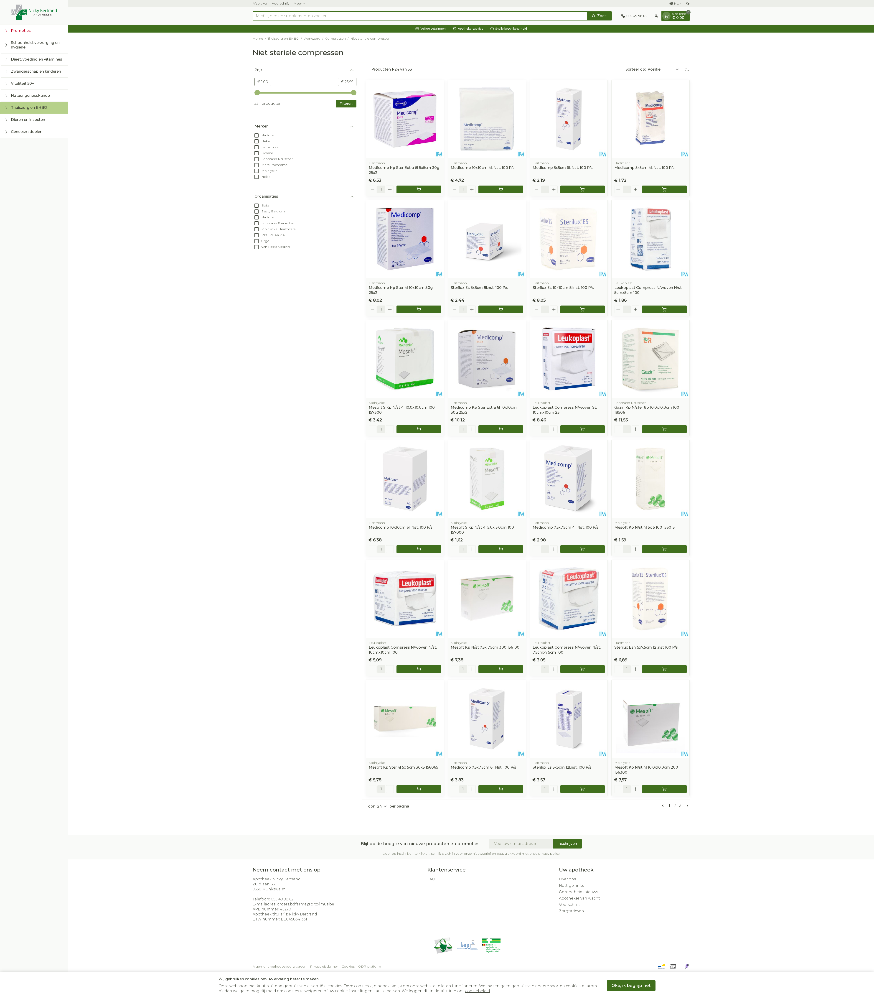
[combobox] (420, 15)
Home (258, 38)
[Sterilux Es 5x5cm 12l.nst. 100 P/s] (569, 719)
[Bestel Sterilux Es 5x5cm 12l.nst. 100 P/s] (582, 789)
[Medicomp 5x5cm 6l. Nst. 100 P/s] (569, 119)
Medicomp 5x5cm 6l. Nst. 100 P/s (563, 168)
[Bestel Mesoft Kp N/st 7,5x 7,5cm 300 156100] (500, 669)
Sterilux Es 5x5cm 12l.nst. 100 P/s (562, 767)
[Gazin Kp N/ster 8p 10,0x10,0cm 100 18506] (650, 359)
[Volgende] (686, 806)
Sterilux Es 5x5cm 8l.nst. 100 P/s (479, 287)
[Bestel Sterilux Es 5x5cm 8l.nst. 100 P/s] (500, 309)
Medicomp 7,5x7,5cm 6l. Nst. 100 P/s (483, 767)
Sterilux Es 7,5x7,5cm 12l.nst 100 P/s (646, 647)
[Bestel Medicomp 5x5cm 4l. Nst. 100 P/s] (664, 189)
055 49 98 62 (282, 899)
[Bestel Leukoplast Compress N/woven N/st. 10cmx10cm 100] (418, 669)
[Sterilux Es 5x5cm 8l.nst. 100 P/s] (487, 239)
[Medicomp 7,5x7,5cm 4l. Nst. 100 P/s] (569, 479)
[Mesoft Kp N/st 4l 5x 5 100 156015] (650, 479)
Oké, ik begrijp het (631, 985)
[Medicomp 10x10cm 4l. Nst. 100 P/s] (487, 119)
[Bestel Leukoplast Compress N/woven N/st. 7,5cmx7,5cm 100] (582, 669)
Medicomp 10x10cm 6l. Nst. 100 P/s (400, 527)
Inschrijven (567, 843)
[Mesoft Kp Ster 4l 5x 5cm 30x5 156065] (405, 719)
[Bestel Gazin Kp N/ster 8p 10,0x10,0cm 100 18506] (664, 429)
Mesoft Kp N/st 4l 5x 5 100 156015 (644, 527)
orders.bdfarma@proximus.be (305, 904)
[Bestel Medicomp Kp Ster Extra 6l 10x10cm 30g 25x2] (500, 429)
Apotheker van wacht (579, 898)
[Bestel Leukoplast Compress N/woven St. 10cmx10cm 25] (582, 429)
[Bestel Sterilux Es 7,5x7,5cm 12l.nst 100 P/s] (664, 669)
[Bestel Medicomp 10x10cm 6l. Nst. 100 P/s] (418, 549)
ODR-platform (369, 966)
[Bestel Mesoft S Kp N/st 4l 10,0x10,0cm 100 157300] (418, 429)
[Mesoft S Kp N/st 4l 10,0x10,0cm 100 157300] (405, 359)
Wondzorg (312, 38)
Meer (298, 3)
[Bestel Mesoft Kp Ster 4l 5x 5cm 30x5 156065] (418, 789)
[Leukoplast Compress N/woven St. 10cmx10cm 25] (569, 359)
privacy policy (548, 853)
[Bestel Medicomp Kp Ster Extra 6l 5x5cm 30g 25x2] (418, 189)
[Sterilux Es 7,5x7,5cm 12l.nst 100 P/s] (650, 599)
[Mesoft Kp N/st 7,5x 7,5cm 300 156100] (487, 599)
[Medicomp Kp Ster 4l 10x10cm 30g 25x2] (405, 239)
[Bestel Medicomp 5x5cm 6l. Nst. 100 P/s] (582, 189)
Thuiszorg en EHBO (283, 38)
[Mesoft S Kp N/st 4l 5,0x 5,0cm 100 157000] (487, 479)
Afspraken (260, 3)
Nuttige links (571, 885)
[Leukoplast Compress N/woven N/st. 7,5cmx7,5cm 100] (569, 599)
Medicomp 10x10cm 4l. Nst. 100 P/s (483, 168)
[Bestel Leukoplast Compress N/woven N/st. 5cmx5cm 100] (664, 309)
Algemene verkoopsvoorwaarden (279, 966)
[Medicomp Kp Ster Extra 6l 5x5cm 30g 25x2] (405, 119)
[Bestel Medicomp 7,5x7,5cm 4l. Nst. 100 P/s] (582, 549)
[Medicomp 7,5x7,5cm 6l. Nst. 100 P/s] (487, 719)
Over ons (567, 879)
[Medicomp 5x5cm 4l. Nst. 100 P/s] (650, 119)
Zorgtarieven (571, 911)
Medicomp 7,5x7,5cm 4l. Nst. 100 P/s (565, 527)
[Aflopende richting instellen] (687, 69)
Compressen (335, 38)
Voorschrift (280, 3)
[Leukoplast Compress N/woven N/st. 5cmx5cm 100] (650, 239)
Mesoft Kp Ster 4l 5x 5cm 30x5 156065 (403, 767)
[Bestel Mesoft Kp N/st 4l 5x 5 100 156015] (664, 549)
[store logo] (34, 12)
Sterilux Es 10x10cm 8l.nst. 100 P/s (563, 287)
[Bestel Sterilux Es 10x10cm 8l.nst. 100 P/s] (582, 309)
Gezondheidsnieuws (578, 892)
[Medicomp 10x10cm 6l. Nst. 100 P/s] (405, 479)
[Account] (656, 16)
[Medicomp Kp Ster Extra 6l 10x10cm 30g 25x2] (487, 359)
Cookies (348, 966)
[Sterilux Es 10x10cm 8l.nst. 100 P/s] (569, 239)
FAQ (431, 879)
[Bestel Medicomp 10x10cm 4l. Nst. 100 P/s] (500, 189)
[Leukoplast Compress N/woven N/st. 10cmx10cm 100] (405, 599)
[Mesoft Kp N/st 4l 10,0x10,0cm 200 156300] (650, 719)
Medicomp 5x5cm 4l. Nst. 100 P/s (644, 168)
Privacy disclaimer (324, 966)
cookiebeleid (477, 991)
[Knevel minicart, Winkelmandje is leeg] (666, 16)
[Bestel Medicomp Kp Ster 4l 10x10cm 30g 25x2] (418, 309)
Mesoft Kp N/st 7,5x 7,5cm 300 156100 (485, 647)
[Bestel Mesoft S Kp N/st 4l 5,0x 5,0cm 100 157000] (500, 549)
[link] (664, 806)
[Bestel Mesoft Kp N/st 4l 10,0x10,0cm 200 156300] (664, 789)
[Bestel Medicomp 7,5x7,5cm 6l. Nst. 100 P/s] (500, 789)
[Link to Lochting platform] (687, 966)
